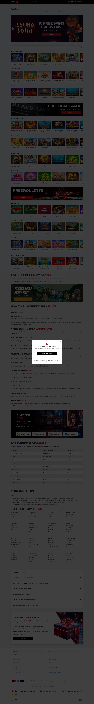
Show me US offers (47, 353)
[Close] (61, 341)
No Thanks (47, 357)
